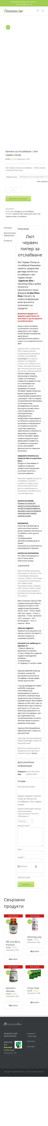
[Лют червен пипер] (24, 83)
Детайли (14, 959)
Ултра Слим (33, 988)
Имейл (21, 857)
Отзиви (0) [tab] (8, 240)
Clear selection (42, 181)
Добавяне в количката (18, 198)
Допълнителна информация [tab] (9, 234)
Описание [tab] (8, 228)
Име (20, 849)
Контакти (31, 1041)
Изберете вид (11, 177)
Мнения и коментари (32, 1034)
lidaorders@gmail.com (24, 4)
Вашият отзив (24, 825)
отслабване (21, 216)
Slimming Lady (34, 937)
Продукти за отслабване (24, 211)
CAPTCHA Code (23, 877)
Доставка (31, 1046)
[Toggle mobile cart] (37, 10)
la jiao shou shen (30, 214)
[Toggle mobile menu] (42, 10)
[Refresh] (36, 866)
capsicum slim (18, 214)
